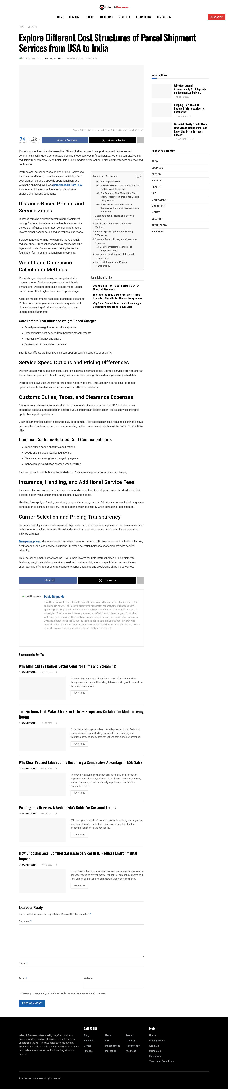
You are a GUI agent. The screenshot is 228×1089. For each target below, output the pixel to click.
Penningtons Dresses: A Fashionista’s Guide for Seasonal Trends (67, 807)
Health (156, 187)
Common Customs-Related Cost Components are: (116, 248)
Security (157, 219)
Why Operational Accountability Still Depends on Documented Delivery (190, 89)
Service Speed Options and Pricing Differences (114, 233)
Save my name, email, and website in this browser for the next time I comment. (64, 993)
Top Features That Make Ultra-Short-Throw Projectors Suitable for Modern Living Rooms (120, 197)
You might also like (110, 181)
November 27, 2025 (184, 116)
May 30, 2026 (46, 723)
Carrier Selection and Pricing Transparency (111, 264)
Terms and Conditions (161, 1061)
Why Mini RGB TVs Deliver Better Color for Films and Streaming (120, 187)
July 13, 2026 (46, 672)
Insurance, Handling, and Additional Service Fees (114, 256)
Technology (143, 17)
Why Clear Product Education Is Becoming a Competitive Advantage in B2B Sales (120, 208)
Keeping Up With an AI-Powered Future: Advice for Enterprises (189, 108)
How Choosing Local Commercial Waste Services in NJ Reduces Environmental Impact (78, 856)
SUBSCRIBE (217, 17)
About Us (154, 1046)
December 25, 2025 (75, 58)
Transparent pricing (30, 541)
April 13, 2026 (182, 97)
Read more (79, 693)
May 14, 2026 (46, 813)
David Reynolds (52, 58)
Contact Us (163, 17)
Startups (125, 17)
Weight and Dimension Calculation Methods (113, 225)
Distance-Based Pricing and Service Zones (114, 217)
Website (88, 978)
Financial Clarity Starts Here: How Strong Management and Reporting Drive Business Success (190, 129)
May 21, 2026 (46, 768)
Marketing (106, 17)
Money (156, 212)
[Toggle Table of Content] (137, 177)
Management (160, 200)
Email (23, 978)
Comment (25, 921)
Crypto (156, 174)
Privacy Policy (157, 1040)
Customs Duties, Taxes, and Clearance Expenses (116, 241)
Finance (90, 17)
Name (23, 963)
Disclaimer (155, 1056)
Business (74, 17)
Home (60, 17)
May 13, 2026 (46, 865)
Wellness (158, 231)
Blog (155, 161)
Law (154, 193)
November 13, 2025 (184, 139)
